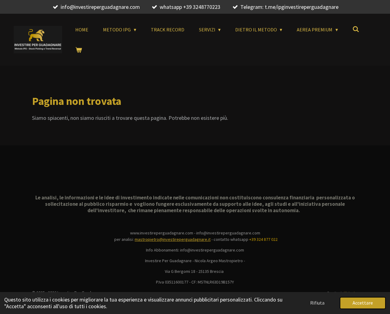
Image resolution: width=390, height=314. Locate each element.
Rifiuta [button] (317, 303)
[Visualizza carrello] (78, 49)
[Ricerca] (356, 29)
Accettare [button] (363, 303)
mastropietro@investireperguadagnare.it (173, 239)
